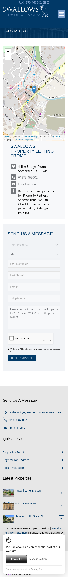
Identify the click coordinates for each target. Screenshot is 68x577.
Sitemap (22, 532)
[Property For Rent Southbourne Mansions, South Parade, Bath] (8, 505)
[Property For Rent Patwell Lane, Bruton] (8, 493)
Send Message (23, 358)
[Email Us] (44, 2)
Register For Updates (16, 460)
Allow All (16, 559)
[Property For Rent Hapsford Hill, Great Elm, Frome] (8, 518)
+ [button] (8, 51)
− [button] (8, 57)
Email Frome (27, 184)
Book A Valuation (13, 468)
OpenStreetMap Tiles (23, 139)
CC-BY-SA (55, 136)
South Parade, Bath (27, 503)
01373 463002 (32, 2)
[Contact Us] (48, 2)
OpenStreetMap (30, 136)
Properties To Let (13, 452)
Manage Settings (38, 558)
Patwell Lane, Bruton (28, 490)
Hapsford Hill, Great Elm (30, 516)
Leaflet (7, 136)
